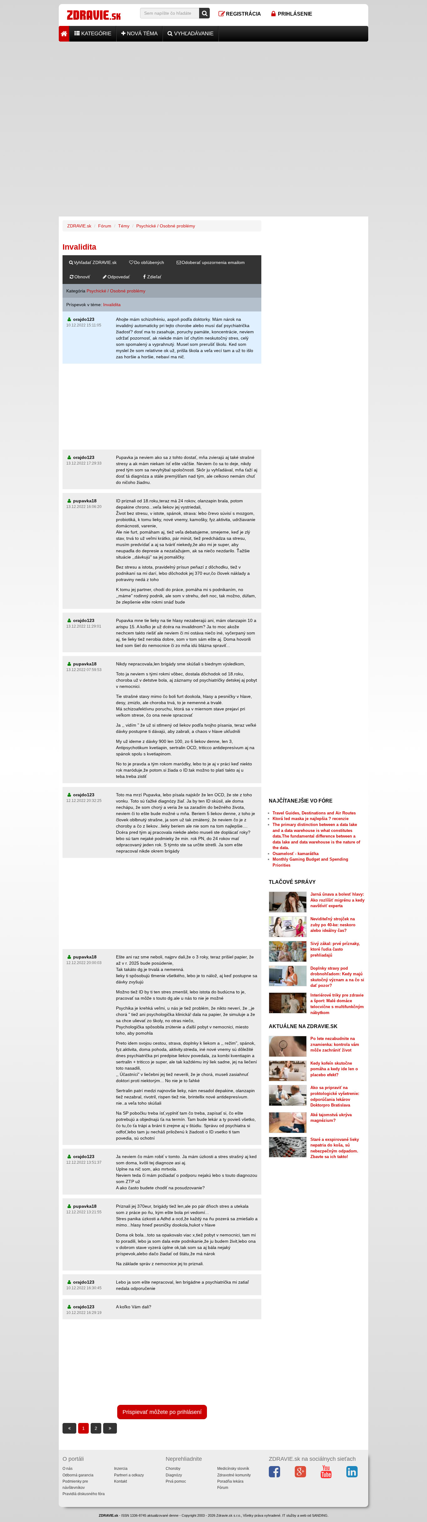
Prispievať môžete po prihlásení (162, 1412)
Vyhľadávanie (193, 34)
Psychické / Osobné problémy (165, 225)
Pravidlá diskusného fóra (84, 1494)
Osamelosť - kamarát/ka (296, 853)
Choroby (173, 1468)
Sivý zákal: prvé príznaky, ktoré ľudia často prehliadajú (335, 949)
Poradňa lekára (230, 1481)
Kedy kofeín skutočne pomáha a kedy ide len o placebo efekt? (334, 1069)
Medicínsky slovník (233, 1468)
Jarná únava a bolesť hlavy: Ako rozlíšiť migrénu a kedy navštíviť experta (337, 900)
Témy (123, 225)
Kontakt (120, 1481)
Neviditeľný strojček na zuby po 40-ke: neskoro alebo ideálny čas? (332, 925)
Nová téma (141, 34)
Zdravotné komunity (234, 1475)
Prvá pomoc (176, 1481)
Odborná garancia (78, 1475)
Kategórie (95, 34)
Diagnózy (174, 1475)
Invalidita (112, 304)
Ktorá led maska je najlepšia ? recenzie (311, 818)
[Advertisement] (213, 85)
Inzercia (121, 1468)
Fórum (104, 225)
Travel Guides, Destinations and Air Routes (314, 813)
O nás (68, 1468)
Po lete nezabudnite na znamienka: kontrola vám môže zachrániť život (334, 1044)
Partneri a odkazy (129, 1475)
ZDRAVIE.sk (79, 225)
